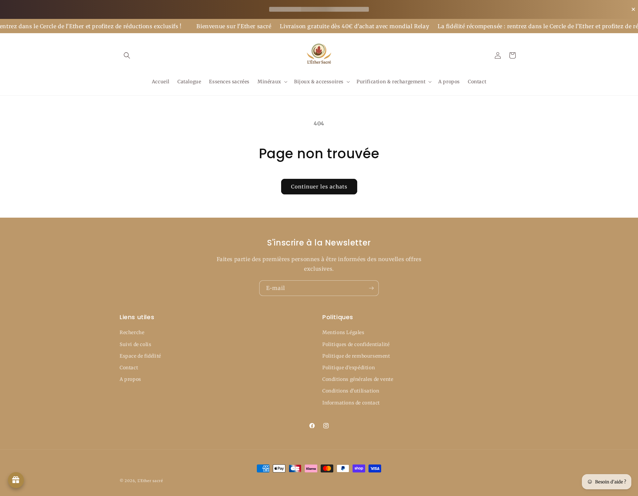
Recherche (132, 332)
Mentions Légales (343, 332)
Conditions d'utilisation (350, 391)
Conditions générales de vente (357, 379)
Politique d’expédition (348, 368)
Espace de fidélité (140, 356)
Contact (129, 368)
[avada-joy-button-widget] (16, 480)
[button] (127, 55)
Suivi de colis (135, 344)
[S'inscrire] (371, 288)
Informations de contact (351, 403)
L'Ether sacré (150, 480)
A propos (130, 379)
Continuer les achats (319, 186)
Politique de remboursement (356, 356)
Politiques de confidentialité (355, 344)
